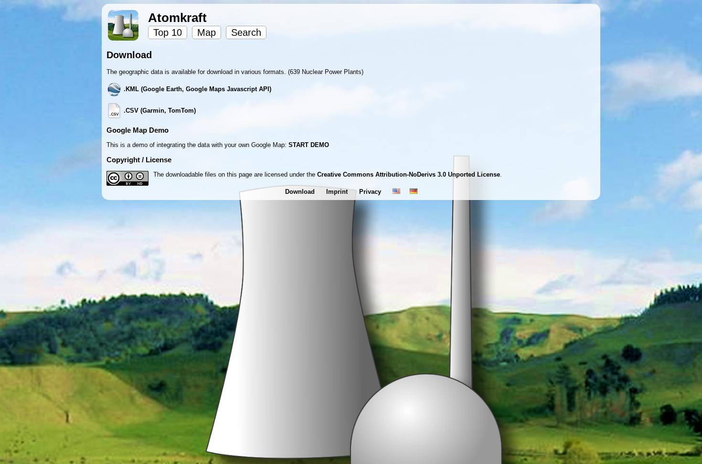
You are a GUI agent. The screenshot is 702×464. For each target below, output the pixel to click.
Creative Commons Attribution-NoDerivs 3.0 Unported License (408, 174)
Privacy (371, 191)
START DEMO (308, 144)
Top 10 (167, 32)
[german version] (413, 191)
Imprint (338, 191)
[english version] (396, 191)
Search (246, 32)
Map (206, 32)
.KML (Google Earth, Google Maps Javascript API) (196, 89)
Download (301, 191)
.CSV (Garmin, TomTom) (159, 110)
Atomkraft (177, 18)
